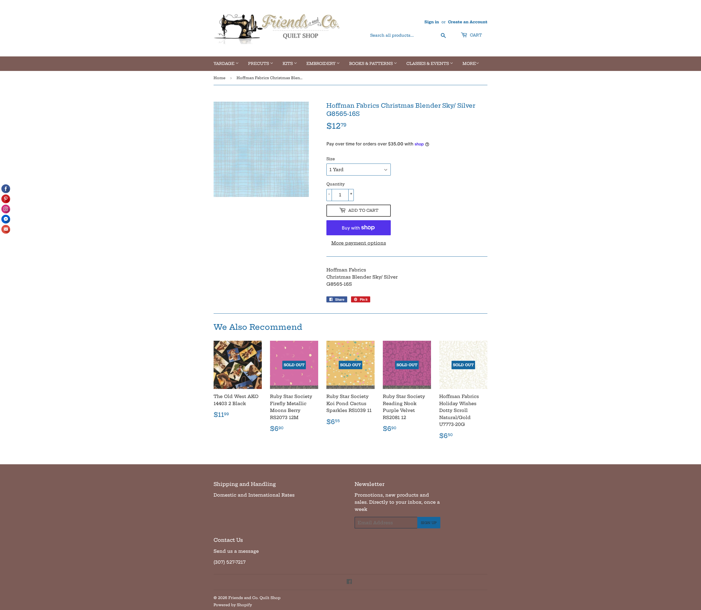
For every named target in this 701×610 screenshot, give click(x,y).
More (469, 63)
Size (330, 158)
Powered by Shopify (233, 605)
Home (219, 78)
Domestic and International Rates (254, 495)
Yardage (224, 63)
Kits (288, 63)
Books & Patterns (371, 63)
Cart (475, 35)
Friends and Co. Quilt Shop (254, 597)
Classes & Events (428, 63)
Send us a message (236, 551)
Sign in (431, 22)
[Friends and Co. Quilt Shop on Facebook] (349, 582)
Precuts (259, 63)
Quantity (335, 184)
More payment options (358, 243)
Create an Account (467, 22)
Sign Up (429, 523)
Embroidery (321, 63)
